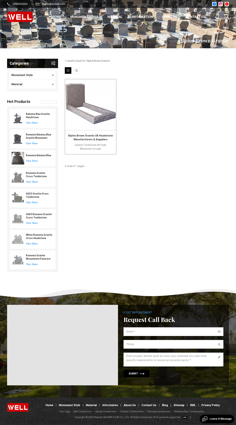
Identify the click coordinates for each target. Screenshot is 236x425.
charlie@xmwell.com (53, 4)
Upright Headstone (106, 411)
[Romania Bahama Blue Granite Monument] (17, 138)
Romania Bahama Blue (38, 155)
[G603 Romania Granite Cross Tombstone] (17, 218)
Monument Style (84, 17)
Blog (165, 405)
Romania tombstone (159, 411)
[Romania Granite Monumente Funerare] (17, 259)
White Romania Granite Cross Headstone (39, 236)
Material (114, 17)
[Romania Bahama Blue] (17, 158)
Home (56, 17)
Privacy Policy (210, 405)
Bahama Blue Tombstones (189, 411)
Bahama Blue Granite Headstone (38, 116)
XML (193, 405)
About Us (169, 17)
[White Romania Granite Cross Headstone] (17, 239)
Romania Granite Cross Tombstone (36, 175)
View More (32, 122)
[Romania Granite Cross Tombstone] (17, 177)
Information (142, 17)
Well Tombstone (82, 411)
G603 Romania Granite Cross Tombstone (39, 216)
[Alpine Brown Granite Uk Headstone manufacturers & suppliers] (90, 104)
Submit (133, 373)
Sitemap (179, 405)
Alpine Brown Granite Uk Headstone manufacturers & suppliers (90, 137)
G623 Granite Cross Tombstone (37, 195)
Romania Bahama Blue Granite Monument (38, 136)
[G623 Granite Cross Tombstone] (17, 197)
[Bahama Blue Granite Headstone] (17, 118)
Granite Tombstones (132, 411)
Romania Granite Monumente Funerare (38, 257)
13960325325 (19, 4)
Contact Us (195, 17)
